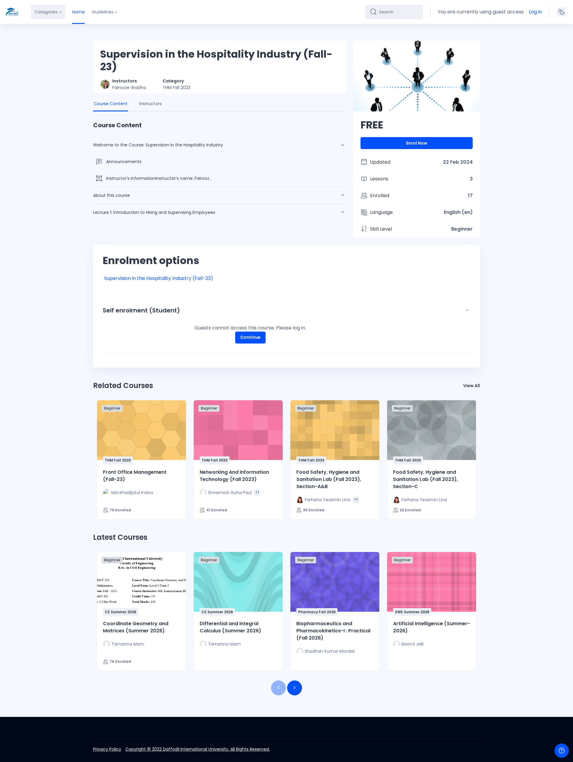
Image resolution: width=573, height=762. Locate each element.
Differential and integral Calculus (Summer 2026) (230, 627)
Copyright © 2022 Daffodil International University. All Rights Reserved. (197, 749)
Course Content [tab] (110, 104)
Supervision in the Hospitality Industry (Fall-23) (158, 278)
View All (471, 386)
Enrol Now (416, 143)
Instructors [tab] (150, 104)
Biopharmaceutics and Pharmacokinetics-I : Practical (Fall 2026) (333, 630)
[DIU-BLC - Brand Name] (12, 12)
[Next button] (294, 687)
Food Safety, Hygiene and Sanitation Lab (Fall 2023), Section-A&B (328, 479)
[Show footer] (561, 750)
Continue (250, 337)
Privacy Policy (107, 749)
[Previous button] (278, 687)
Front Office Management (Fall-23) (135, 476)
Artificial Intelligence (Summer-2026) (431, 627)
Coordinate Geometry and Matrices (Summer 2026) (135, 627)
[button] (467, 310)
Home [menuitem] (78, 12)
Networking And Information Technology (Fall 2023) (234, 476)
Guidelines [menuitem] (102, 12)
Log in (535, 11)
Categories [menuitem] (46, 12)
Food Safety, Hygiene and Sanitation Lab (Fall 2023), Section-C (425, 479)
